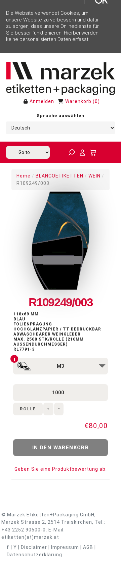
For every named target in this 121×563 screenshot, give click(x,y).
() (96, 101)
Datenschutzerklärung (34, 554)
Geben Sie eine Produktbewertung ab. (60, 469)
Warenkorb (78, 101)
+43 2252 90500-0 (23, 529)
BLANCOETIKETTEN (59, 175)
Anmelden (42, 101)
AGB (88, 547)
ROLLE (28, 408)
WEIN (94, 175)
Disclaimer (34, 547)
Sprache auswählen (60, 115)
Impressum (65, 547)
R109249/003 (32, 183)
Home (23, 175)
